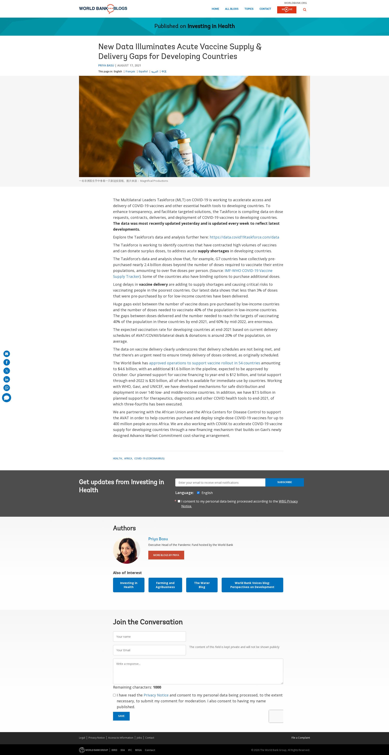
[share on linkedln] (6, 379)
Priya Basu (106, 65)
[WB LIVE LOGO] (286, 10)
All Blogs (231, 9)
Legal (82, 737)
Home (215, 9)
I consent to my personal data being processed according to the (239, 503)
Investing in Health (211, 26)
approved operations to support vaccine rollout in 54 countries (204, 362)
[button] (304, 9)
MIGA (138, 750)
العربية (154, 71)
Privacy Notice (156, 695)
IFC (130, 750)
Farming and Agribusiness (165, 585)
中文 (164, 71)
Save (121, 716)
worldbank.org (295, 3)
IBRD (114, 750)
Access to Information (120, 737)
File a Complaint (301, 737)
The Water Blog (202, 585)
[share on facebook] (6, 362)
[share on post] (6, 371)
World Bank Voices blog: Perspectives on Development (252, 585)
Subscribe (284, 482)
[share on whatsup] (6, 388)
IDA (123, 750)
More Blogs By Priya (166, 555)
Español (143, 71)
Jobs (139, 737)
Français (130, 71)
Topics (249, 9)
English (118, 71)
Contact (265, 9)
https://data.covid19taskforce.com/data (245, 237)
